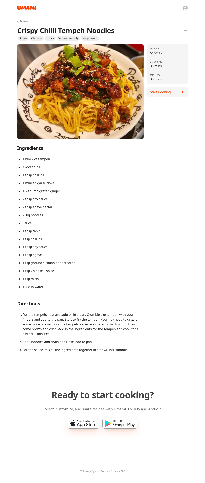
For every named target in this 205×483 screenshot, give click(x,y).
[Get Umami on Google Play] (119, 423)
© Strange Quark (89, 471)
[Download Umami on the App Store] (83, 423)
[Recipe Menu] (186, 30)
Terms (104, 471)
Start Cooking (160, 92)
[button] (23, 38)
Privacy (114, 471)
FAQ (123, 471)
